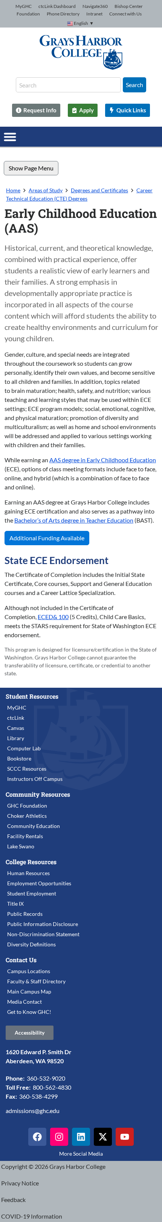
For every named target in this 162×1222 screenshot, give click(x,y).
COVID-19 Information (31, 1216)
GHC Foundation (27, 805)
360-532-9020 (46, 1078)
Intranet (94, 14)
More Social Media (81, 1153)
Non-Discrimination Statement (43, 934)
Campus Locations (28, 971)
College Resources (31, 862)
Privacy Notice (20, 1183)
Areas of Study (46, 190)
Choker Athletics (27, 816)
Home (13, 190)
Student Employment (31, 893)
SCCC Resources (26, 768)
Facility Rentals (25, 836)
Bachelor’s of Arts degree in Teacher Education (73, 520)
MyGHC (23, 6)
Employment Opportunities (39, 883)
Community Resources (38, 794)
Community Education (33, 826)
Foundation (28, 14)
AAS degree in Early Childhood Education (102, 459)
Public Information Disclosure (42, 924)
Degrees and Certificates (99, 190)
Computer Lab (24, 748)
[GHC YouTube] (125, 1137)
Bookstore (19, 758)
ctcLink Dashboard (57, 6)
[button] (10, 137)
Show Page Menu (31, 168)
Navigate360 (95, 6)
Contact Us (21, 960)
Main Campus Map (29, 991)
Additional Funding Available (46, 537)
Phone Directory (63, 14)
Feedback (13, 1199)
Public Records (25, 914)
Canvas (15, 728)
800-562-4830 (52, 1087)
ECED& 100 (53, 616)
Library (15, 738)
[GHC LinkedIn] (81, 1137)
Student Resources (32, 696)
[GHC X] (103, 1137)
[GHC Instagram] (59, 1137)
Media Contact (24, 1001)
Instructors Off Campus (35, 779)
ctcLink (15, 717)
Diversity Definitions (31, 944)
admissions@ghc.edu (33, 1110)
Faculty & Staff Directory (36, 981)
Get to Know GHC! (29, 1012)
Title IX (15, 903)
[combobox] (68, 84)
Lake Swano (20, 846)
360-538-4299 (38, 1096)
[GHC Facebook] (37, 1137)
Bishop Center (129, 6)
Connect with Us (125, 14)
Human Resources (28, 873)
